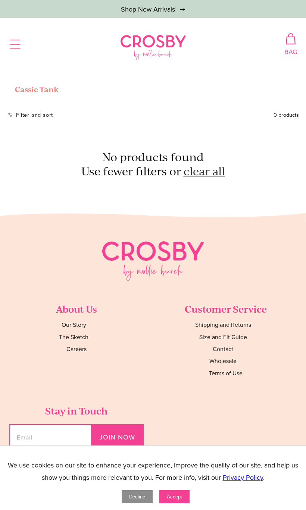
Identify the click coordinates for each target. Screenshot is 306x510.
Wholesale (223, 360)
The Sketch (73, 337)
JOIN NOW (117, 437)
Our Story (74, 324)
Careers (76, 349)
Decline (137, 497)
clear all (204, 171)
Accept (174, 497)
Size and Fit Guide (223, 337)
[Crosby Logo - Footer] (153, 278)
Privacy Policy (243, 477)
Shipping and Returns (223, 324)
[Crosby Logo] (153, 47)
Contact (223, 349)
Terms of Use (226, 373)
